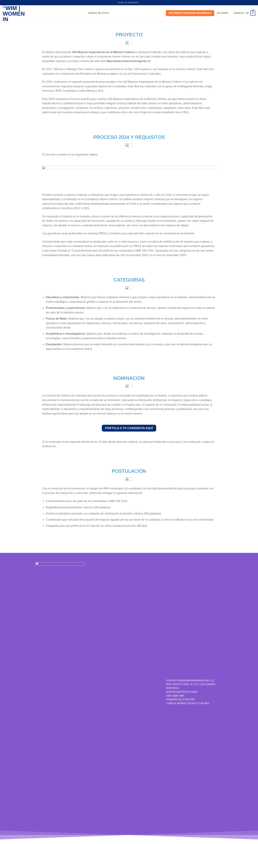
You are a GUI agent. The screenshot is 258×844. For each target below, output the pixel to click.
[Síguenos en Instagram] (118, 693)
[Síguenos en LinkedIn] (130, 693)
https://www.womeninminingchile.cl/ (128, 61)
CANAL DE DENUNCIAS (128, 3)
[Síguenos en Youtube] (136, 693)
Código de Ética (98, 13)
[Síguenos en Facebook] (112, 693)
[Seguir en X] (124, 693)
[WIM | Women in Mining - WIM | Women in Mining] (14, 13)
